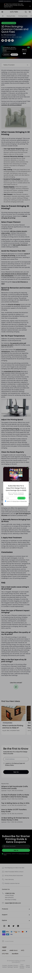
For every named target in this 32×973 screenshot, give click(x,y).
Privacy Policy (24, 501)
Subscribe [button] (21, 498)
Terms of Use (16, 501)
